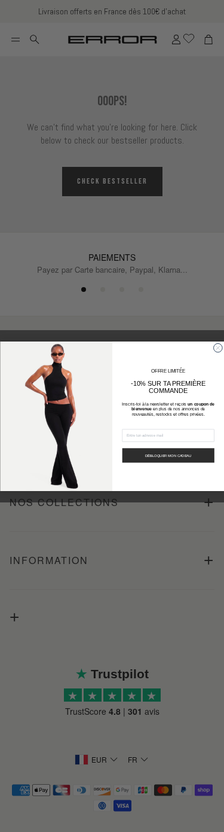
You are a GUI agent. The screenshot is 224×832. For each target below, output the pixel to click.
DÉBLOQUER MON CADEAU (168, 455)
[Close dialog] (217, 347)
